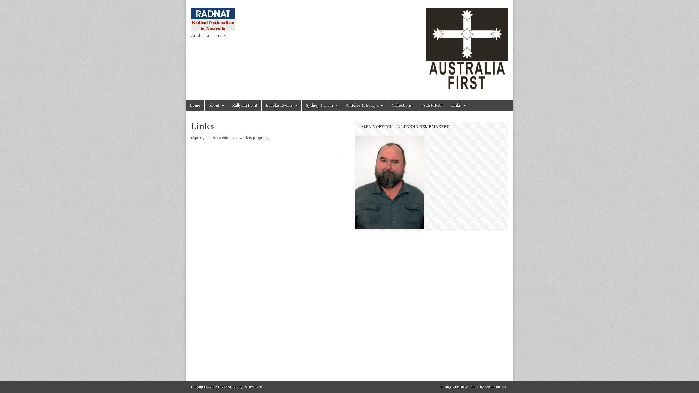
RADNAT (224, 387)
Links (456, 105)
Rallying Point (244, 105)
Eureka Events (279, 105)
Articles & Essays (362, 105)
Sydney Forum (319, 105)
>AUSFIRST (431, 105)
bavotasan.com (495, 387)
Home (195, 105)
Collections (402, 105)
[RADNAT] (213, 17)
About (214, 105)
